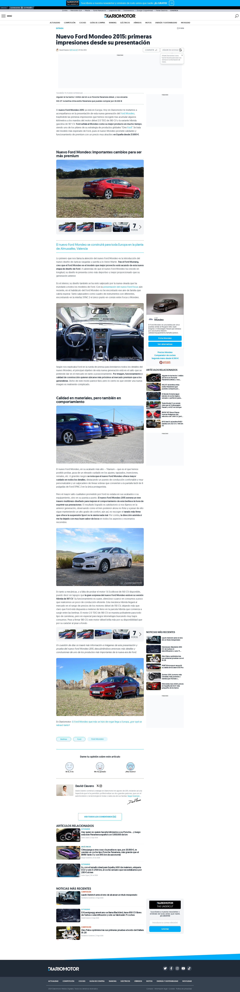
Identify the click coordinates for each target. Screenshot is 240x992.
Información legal (161, 989)
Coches (82, 23)
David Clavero (64, 50)
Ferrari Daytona (161, 10)
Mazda (87, 10)
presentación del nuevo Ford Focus (120, 286)
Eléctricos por (15, 8)
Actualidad (55, 23)
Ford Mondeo (127, 113)
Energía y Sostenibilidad (166, 23)
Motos (148, 23)
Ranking (112, 23)
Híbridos (137, 23)
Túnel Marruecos (99, 10)
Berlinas (63, 739)
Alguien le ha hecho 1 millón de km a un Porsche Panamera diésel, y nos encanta (91, 97)
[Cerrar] (182, 55)
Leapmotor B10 (114, 10)
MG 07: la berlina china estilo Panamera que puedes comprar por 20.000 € (89, 101)
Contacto (149, 989)
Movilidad (185, 23)
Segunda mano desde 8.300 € (165, 358)
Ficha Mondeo (165, 338)
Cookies (172, 989)
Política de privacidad (184, 989)
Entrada (59, 28)
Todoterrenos (128, 10)
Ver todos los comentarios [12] (100, 816)
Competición (69, 23)
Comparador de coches (165, 355)
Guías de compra (97, 23)
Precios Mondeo (165, 352)
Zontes (65, 10)
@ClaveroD (74, 50)
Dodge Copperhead (145, 10)
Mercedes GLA (76, 10)
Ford (129, 127)
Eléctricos (125, 23)
